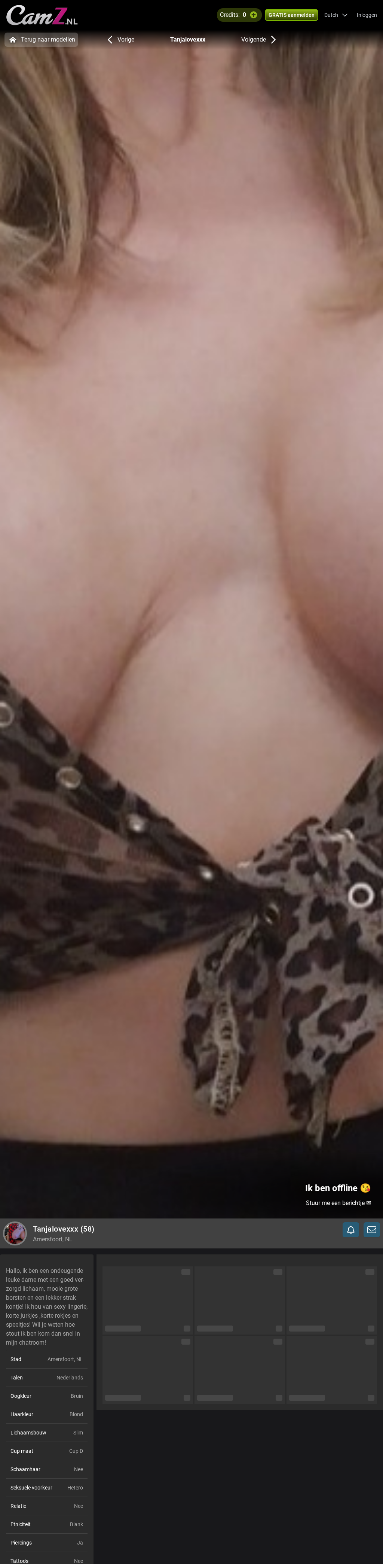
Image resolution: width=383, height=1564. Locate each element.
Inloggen (367, 15)
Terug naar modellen (48, 39)
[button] (336, 14)
